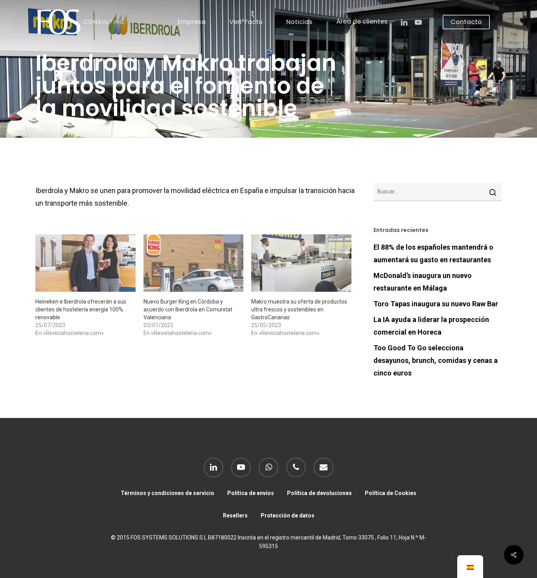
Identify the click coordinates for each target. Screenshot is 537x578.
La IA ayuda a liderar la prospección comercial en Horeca (431, 325)
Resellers (235, 515)
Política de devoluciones (319, 493)
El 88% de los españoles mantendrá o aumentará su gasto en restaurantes (433, 253)
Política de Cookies (390, 493)
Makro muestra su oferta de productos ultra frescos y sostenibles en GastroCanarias (299, 309)
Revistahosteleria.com (66, 129)
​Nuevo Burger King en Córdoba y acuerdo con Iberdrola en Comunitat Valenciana (187, 309)
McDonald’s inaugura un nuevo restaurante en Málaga (422, 281)
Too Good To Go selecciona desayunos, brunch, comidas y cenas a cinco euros (435, 360)
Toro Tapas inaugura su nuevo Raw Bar (435, 304)
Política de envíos (250, 493)
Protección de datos (287, 515)
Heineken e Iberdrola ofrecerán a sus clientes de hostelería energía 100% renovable (80, 309)
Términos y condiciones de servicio (167, 493)
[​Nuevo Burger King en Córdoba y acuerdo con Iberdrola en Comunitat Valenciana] (193, 263)
